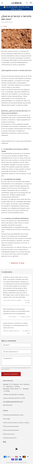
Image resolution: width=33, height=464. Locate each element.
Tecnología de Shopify (22, 462)
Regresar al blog (17, 263)
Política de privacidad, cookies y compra (16, 422)
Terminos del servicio (10, 438)
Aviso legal (6, 419)
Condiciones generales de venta (13, 415)
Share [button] (5, 26)
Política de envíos (8, 434)
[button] (2, 3)
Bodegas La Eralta (13, 462)
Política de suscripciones (11, 430)
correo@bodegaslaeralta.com (13, 401)
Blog (4, 441)
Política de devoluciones (11, 426)
